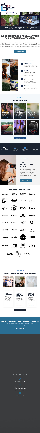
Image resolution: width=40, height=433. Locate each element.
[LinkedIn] (20, 374)
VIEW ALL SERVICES (20, 138)
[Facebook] (16, 374)
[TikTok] (26, 374)
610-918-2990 (18, 381)
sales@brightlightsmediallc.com (20, 395)
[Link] (10, 7)
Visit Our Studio (26, 180)
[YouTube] (23, 374)
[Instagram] (13, 374)
